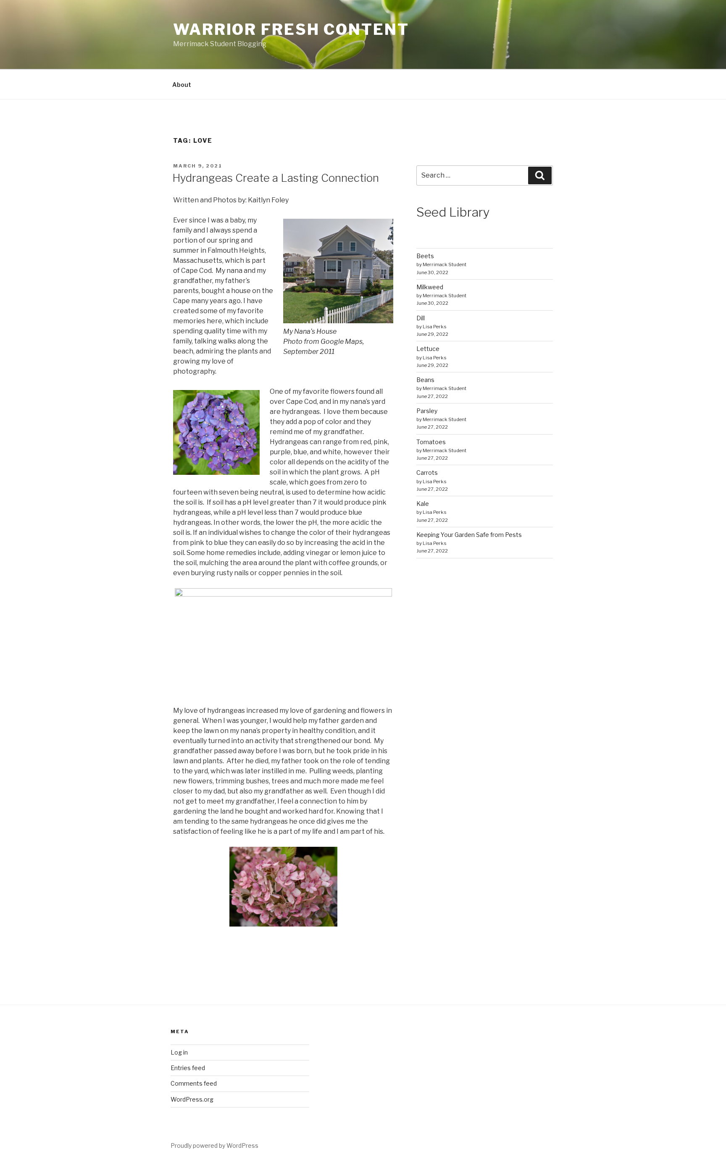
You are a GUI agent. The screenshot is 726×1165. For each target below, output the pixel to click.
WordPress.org (192, 1099)
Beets (425, 255)
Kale (422, 503)
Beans (425, 379)
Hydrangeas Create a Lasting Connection (275, 177)
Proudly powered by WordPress (214, 1145)
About (181, 84)
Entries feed (188, 1067)
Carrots (427, 472)
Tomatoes (431, 441)
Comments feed (194, 1083)
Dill (420, 318)
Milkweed (429, 287)
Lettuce (427, 348)
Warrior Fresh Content (291, 29)
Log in (179, 1052)
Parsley (426, 410)
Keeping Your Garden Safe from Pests (469, 534)
